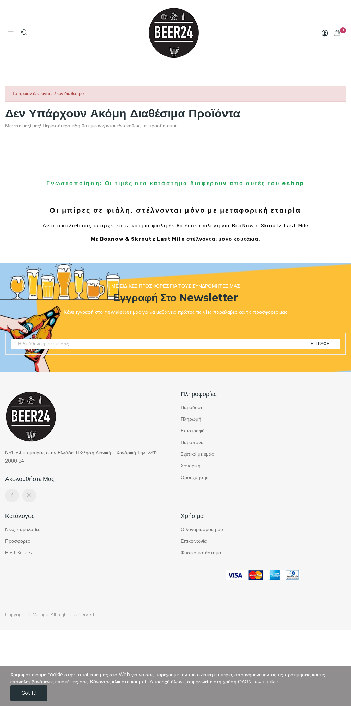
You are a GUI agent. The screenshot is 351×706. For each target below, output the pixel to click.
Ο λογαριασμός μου (202, 529)
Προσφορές (17, 541)
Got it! (28, 693)
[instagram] (29, 495)
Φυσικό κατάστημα (201, 553)
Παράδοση (192, 408)
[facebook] (12, 495)
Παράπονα (192, 442)
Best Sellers (18, 553)
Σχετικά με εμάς (197, 454)
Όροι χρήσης (194, 477)
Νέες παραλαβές (22, 529)
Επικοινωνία (194, 541)
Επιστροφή (193, 431)
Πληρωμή (191, 419)
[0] (337, 32)
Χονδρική (191, 466)
